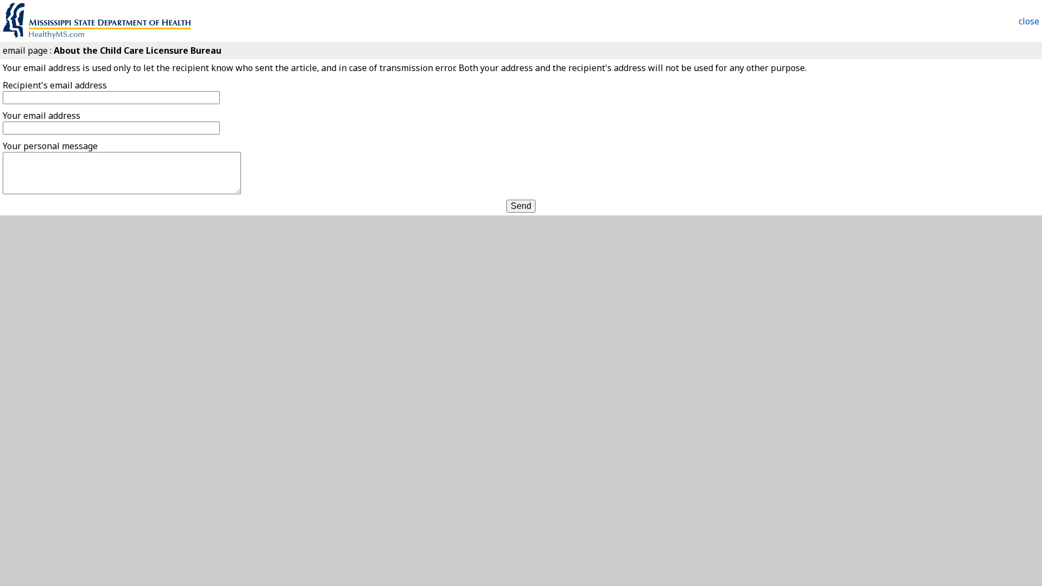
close (1029, 21)
